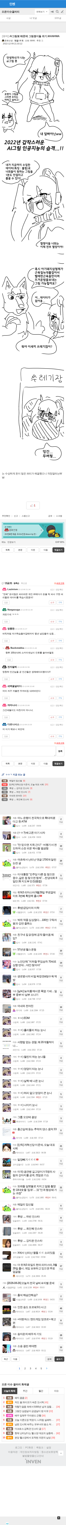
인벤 (12, 4)
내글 (8, 18)
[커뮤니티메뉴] (4, 3)
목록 (8, 550)
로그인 (18, 1447)
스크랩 (59, 516)
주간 (25, 1391)
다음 (46, 550)
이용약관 (13, 1452)
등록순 (16, 583)
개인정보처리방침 (29, 1452)
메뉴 (4, 542)
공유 (50, 516)
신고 (16, 516)
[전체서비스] (62, 3)
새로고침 (60, 583)
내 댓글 (33, 18)
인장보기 (11, 542)
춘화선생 (9, 40)
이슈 (56, 1391)
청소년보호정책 (49, 1452)
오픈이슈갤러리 (10, 11)
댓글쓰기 (58, 550)
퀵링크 (39, 1447)
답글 (6, 602)
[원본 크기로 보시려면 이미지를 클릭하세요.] (33, 102)
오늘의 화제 (9, 1391)
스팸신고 (26, 516)
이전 (33, 550)
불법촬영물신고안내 (33, 1455)
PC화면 (29, 1447)
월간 (41, 1391)
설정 (48, 1447)
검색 (49, 1359)
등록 (60, 751)
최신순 (24, 583)
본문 (20, 550)
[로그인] (56, 3)
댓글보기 (58, 763)
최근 (6, 1359)
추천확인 (6, 516)
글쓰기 (62, 11)
